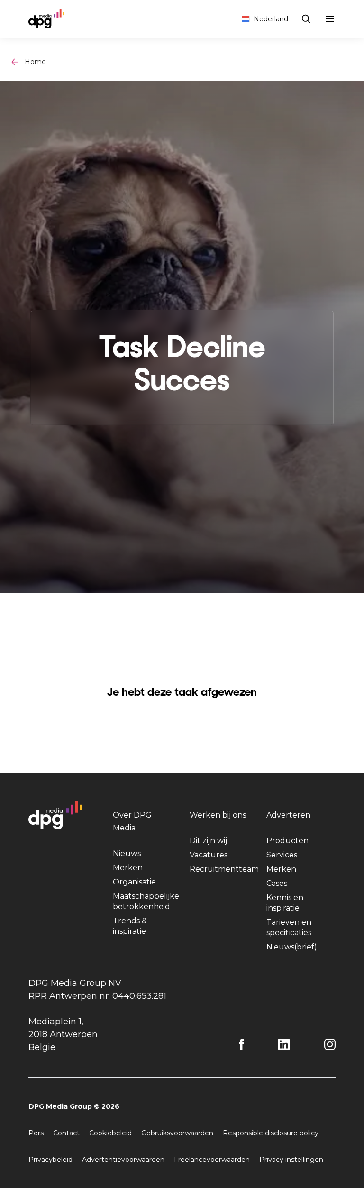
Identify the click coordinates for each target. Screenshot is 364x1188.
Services (281, 854)
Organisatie (134, 881)
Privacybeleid (50, 1159)
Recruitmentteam (224, 869)
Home (35, 61)
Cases (276, 883)
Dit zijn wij (208, 840)
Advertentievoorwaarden (123, 1159)
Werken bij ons (218, 815)
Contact (66, 1133)
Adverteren (288, 815)
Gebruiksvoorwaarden (177, 1133)
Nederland (271, 19)
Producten (287, 840)
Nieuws (127, 853)
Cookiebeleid (110, 1133)
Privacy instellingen (291, 1159)
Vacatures (209, 854)
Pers (36, 1133)
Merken (128, 867)
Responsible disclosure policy (270, 1133)
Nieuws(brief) (291, 946)
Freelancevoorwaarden (212, 1159)
